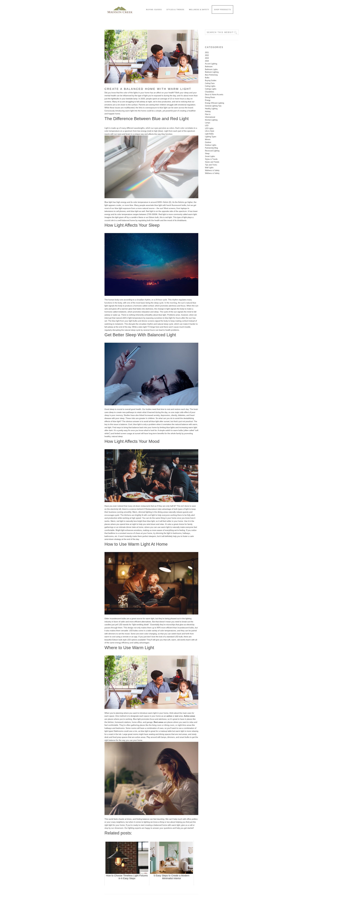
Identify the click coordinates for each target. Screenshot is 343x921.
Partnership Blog (211, 148)
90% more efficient (165, 628)
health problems (172, 330)
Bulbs (207, 78)
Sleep (207, 154)
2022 (207, 55)
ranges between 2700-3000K (145, 214)
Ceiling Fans (210, 83)
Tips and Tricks (211, 165)
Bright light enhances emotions (129, 530)
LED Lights (209, 128)
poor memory (117, 415)
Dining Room (210, 97)
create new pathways (125, 412)
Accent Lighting (211, 64)
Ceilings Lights (210, 89)
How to (207, 114)
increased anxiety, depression (157, 415)
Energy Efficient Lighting (214, 103)
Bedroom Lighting (212, 72)
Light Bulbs (209, 134)
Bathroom (208, 67)
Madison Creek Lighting (120, 9)
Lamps (207, 123)
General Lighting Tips (213, 106)
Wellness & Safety (212, 170)
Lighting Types (210, 137)
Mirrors (207, 139)
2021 (207, 52)
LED (206, 126)
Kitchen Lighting (211, 120)
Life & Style (209, 131)
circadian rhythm (143, 300)
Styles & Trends (211, 159)
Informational (210, 117)
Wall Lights (209, 168)
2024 (207, 61)
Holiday (208, 111)
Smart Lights (210, 156)
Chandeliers (209, 92)
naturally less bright (134, 521)
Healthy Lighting (211, 109)
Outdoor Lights (210, 145)
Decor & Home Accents (214, 95)
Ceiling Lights (210, 86)
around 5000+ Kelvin (159, 202)
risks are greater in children (143, 418)
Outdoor (208, 142)
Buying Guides (210, 80)
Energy (207, 100)
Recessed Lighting (212, 151)
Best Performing (211, 75)
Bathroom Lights (211, 69)
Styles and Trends (212, 162)
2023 (207, 58)
